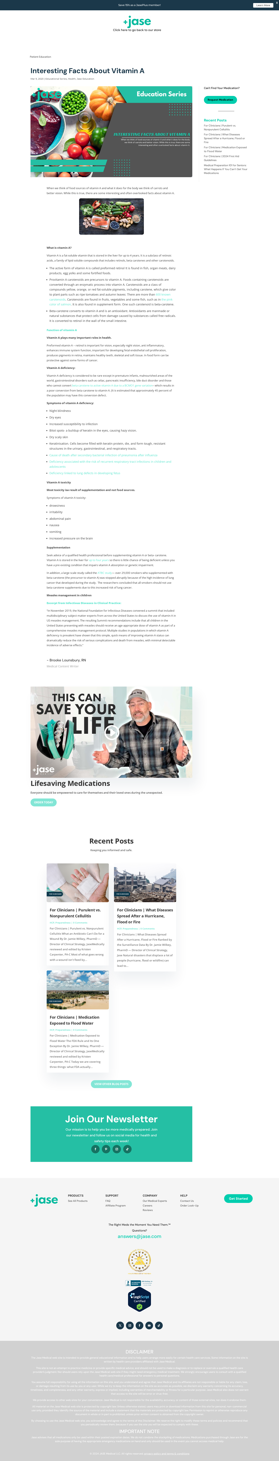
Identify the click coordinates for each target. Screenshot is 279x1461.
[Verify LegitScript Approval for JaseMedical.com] (139, 1311)
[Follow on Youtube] (149, 1325)
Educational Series (56, 78)
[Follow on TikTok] (127, 1149)
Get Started (238, 1198)
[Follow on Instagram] (117, 1149)
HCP (52, 922)
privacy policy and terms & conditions (166, 1453)
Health (72, 78)
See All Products (78, 1201)
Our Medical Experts (155, 1201)
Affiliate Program (115, 1205)
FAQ (107, 1201)
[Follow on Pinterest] (106, 1149)
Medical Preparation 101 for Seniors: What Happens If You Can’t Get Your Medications (225, 169)
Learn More (263, 5)
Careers (147, 1205)
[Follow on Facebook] (95, 1149)
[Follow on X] (120, 1325)
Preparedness (63, 922)
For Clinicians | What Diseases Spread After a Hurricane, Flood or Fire (145, 915)
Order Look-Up (189, 1205)
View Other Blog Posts (111, 1084)
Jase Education (85, 78)
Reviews (148, 1210)
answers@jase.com (139, 1236)
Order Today (43, 802)
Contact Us (187, 1201)
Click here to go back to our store (137, 30)
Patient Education (40, 56)
